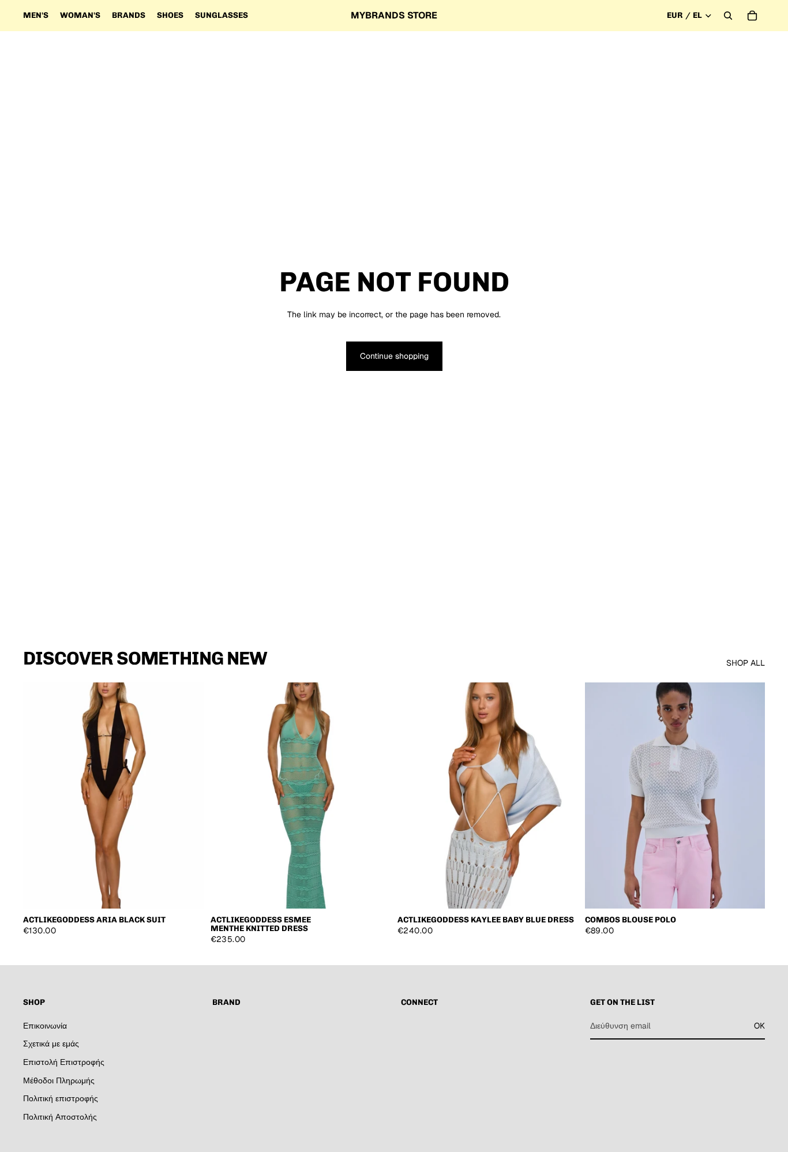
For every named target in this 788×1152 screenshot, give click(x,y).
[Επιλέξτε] (747, 890)
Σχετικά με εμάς (51, 1043)
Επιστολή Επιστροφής (63, 1062)
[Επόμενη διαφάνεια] (186, 795)
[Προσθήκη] (185, 890)
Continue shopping (394, 356)
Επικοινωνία (45, 1025)
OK (759, 1025)
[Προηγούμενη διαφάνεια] (40, 795)
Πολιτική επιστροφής (60, 1098)
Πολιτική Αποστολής (60, 1116)
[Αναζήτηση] (728, 15)
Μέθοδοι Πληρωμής (59, 1080)
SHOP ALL (745, 663)
